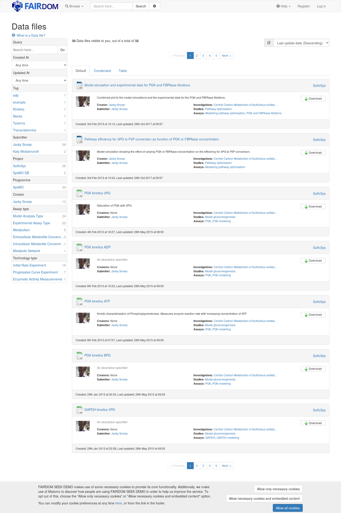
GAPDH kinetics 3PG (99, 409)
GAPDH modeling (228, 437)
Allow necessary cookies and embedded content (264, 498)
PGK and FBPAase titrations (264, 113)
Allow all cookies (288, 508)
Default (81, 70)
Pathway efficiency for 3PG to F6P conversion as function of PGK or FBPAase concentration (151, 138)
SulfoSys (319, 85)
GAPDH (210, 437)
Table (123, 70)
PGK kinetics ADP (97, 246)
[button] (74, 6)
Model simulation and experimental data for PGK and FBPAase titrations (137, 85)
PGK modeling (221, 221)
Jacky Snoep (117, 105)
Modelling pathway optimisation (225, 113)
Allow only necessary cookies (278, 489)
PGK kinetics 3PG (97, 193)
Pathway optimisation (218, 109)
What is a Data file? (31, 35)
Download (315, 98)
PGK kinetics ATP (97, 301)
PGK (208, 221)
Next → (226, 55)
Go (62, 49)
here (118, 503)
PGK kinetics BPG (97, 355)
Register (304, 6)
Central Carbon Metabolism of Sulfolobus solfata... (245, 105)
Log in (321, 6)
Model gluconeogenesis (220, 217)
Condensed (102, 70)
